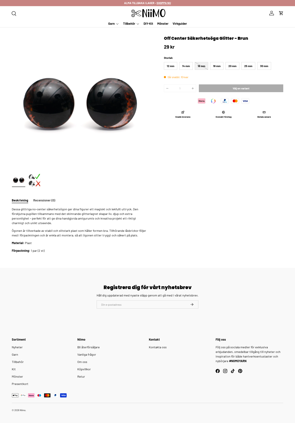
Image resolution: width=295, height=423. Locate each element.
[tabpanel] (79, 230)
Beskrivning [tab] (20, 200)
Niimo (22, 410)
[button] (281, 13)
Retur (81, 376)
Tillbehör (129, 23)
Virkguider (180, 23)
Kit (14, 369)
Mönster (162, 23)
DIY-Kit (148, 23)
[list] (79, 103)
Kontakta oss (158, 347)
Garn (111, 23)
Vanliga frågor (86, 354)
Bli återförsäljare (88, 347)
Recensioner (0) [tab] (44, 200)
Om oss (82, 362)
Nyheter (17, 347)
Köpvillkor (84, 369)
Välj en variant (241, 88)
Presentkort (20, 384)
